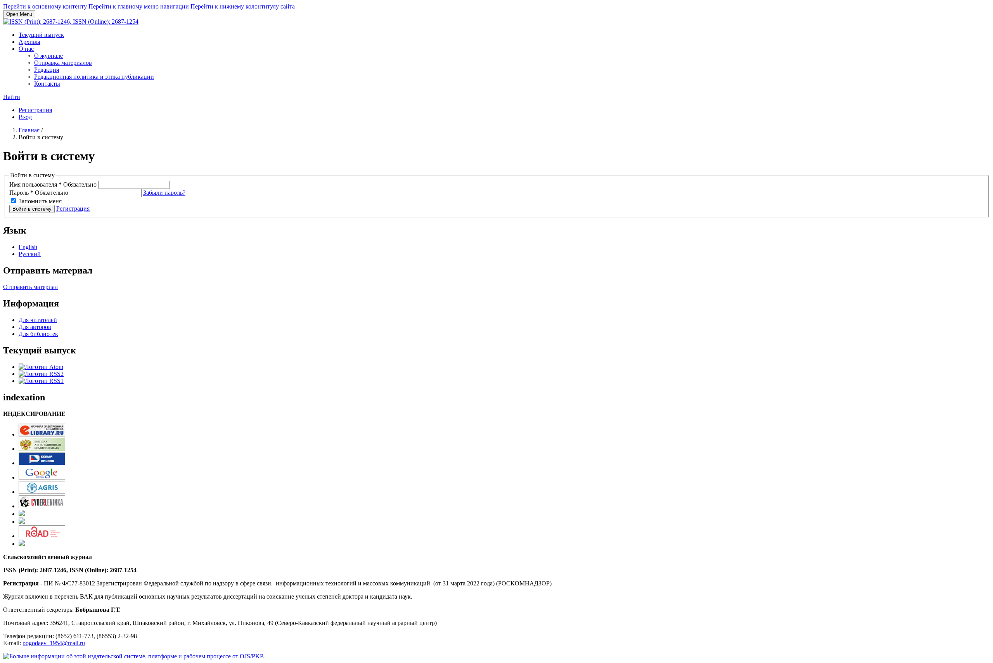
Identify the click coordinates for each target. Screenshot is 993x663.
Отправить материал (30, 287)
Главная (30, 130)
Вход (25, 117)
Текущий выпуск (41, 34)
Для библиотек (38, 334)
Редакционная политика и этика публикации (94, 76)
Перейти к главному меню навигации (138, 6)
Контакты (47, 83)
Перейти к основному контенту (45, 6)
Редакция (46, 69)
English (28, 247)
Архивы (29, 41)
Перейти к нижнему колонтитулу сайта (242, 6)
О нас (26, 48)
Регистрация (35, 110)
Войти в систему (32, 209)
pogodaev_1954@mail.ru (53, 643)
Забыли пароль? (164, 192)
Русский (30, 254)
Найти (11, 96)
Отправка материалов (63, 62)
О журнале (48, 55)
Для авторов (35, 327)
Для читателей (38, 320)
